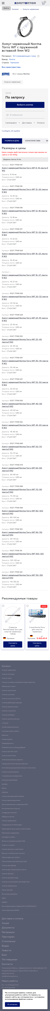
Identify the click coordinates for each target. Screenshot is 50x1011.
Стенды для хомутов (9, 812)
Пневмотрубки (7, 739)
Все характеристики (11, 67)
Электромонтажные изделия (12, 759)
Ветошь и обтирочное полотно (13, 853)
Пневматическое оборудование (13, 747)
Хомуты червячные (12, 82)
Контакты (7, 964)
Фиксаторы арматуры (9, 894)
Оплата (41, 123)
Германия (14, 63)
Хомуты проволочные (10, 707)
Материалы (8, 932)
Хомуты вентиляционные (11, 800)
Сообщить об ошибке (11, 131)
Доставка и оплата (12, 919)
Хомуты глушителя (9, 711)
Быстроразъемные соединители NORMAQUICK (19, 906)
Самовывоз (11, 123)
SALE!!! (44, 606)
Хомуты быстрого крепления (12, 849)
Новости (6, 950)
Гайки (4, 898)
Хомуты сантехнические (11, 719)
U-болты (5, 723)
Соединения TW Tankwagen (12, 825)
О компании (8, 941)
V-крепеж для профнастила (12, 776)
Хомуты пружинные (9, 690)
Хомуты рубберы (8, 715)
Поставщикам (9, 960)
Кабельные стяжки (9, 686)
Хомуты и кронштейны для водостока (15, 882)
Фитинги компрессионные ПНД (13, 841)
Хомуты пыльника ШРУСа (11, 698)
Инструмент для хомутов (11, 808)
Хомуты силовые (8, 674)
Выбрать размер (25, 105)
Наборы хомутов (8, 816)
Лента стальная (7, 890)
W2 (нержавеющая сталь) (24, 56)
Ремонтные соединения (10, 833)
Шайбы (4, 902)
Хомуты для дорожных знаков (13, 796)
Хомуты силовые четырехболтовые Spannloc (18, 682)
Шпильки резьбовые (9, 780)
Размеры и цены (12, 141)
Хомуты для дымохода (10, 878)
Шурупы (5, 792)
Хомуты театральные (9, 886)
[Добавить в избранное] (3, 606)
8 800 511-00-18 (8, 973)
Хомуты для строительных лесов (14, 869)
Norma (12, 59)
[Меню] (3, 3)
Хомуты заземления (9, 821)
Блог (4, 955)
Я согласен (12, 1004)
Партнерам (8, 937)
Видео (5, 946)
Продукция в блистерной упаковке (15, 764)
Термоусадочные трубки (11, 857)
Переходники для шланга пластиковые (16, 829)
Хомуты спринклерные (10, 772)
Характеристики (32, 141)
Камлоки (5, 735)
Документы (8, 928)
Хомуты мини (7, 678)
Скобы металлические (10, 727)
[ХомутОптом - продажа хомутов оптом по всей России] (25, 3)
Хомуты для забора (9, 865)
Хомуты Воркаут (8, 873)
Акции (5, 923)
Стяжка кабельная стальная (12, 702)
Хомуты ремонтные (9, 755)
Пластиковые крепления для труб (14, 861)
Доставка (27, 123)
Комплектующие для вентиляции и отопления (19, 768)
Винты (4, 788)
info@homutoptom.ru (10, 976)
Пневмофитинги (8, 743)
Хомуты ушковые (8, 694)
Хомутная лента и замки (10, 731)
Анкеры (5, 784)
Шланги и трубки (8, 845)
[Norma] (5, 74)
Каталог (6, 666)
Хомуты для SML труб (9, 751)
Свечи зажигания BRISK (10, 910)
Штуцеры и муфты (8, 837)
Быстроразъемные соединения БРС (15, 804)
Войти (6, 8)
